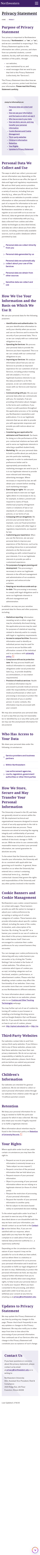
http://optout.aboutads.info (17, 1026)
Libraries (5, 1488)
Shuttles (5, 1503)
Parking (4, 1499)
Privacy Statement (21, 1544)
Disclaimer (6, 1542)
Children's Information (18, 140)
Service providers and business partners (20, 757)
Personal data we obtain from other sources (19, 274)
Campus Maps (7, 1492)
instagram (15, 1467)
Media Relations (7, 1496)
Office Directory (7, 1485)
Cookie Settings (15, 1546)
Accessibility (31, 1540)
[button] (36, 3)
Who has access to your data (20, 119)
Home (4, 19)
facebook (4, 1467)
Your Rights (13, 146)
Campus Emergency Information (13, 1521)
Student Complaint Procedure (12, 1506)
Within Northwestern (15, 765)
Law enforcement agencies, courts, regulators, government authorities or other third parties (21, 774)
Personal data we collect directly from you (21, 246)
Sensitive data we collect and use (19, 283)
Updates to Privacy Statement (21, 149)
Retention (13, 143)
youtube (21, 1467)
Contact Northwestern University (14, 1529)
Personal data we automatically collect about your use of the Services (20, 263)
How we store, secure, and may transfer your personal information (21, 125)
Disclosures (16, 1542)
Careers (5, 1525)
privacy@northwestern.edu (25, 1297)
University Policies (8, 1532)
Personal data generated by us (20, 254)
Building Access (7, 1518)
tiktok (26, 1467)
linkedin (32, 1467)
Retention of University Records (20, 1133)
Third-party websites (17, 137)
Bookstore (5, 1481)
